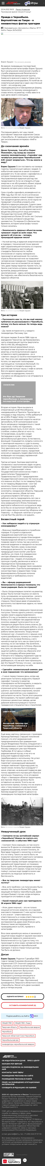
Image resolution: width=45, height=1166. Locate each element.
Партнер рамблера (21, 1154)
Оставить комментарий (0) (22, 1005)
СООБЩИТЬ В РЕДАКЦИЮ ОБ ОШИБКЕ (19, 1088)
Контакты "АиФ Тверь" (13, 1072)
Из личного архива (23, 62)
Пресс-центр (33, 1061)
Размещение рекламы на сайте (17, 1076)
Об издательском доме (13, 1061)
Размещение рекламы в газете (17, 1079)
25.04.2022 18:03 (7, 9)
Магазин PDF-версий (12, 1064)
